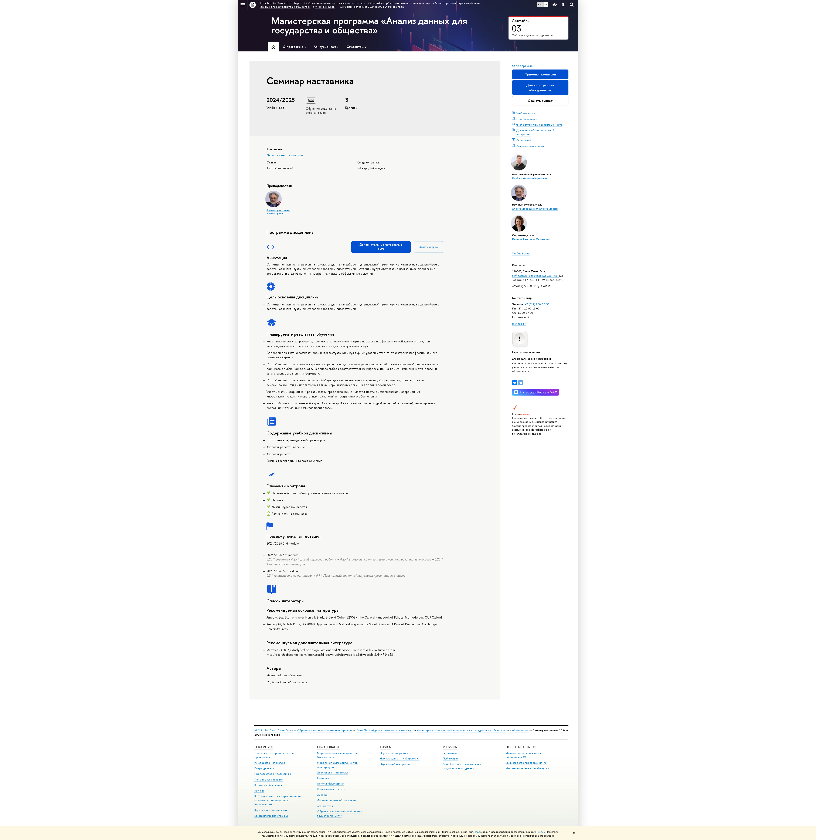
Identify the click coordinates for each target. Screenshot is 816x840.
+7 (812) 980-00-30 (537, 304)
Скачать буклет (540, 100)
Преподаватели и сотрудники (272, 774)
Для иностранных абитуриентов (540, 87)
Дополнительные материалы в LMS (380, 247)
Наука (385, 747)
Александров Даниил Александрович (535, 208)
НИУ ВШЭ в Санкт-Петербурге (273, 730)
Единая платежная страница (271, 815)
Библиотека (450, 753)
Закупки (259, 790)
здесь (478, 832)
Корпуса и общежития (268, 785)
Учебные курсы (526, 113)
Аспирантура (325, 806)
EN (545, 4)
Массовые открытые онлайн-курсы (527, 768)
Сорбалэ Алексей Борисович (529, 178)
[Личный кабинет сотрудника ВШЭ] (563, 5)
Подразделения (264, 768)
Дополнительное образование (336, 800)
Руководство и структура (269, 763)
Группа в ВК (519, 323)
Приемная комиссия (540, 74)
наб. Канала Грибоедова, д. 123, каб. (535, 275)
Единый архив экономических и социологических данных (462, 766)
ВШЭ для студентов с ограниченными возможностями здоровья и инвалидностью (277, 800)
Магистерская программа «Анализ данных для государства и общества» (369, 25)
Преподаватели (526, 119)
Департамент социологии (284, 155)
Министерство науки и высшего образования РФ (525, 755)
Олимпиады (324, 778)
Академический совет (530, 146)
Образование (328, 747)
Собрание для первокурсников (532, 35)
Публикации (450, 758)
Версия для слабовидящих (270, 810)
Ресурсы (450, 747)
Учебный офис (521, 253)
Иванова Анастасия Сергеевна (531, 239)
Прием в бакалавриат (330, 783)
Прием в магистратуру (331, 789)
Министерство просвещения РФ (526, 763)
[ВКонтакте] (514, 382)
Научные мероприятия (394, 753)
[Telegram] (520, 382)
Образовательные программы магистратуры (324, 730)
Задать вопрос (428, 247)
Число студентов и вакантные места (539, 124)
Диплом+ (323, 795)
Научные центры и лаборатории (399, 758)
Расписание (523, 140)
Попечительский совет (268, 779)
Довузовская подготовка (332, 772)
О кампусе (263, 747)
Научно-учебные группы (395, 764)
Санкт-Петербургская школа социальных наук (384, 730)
